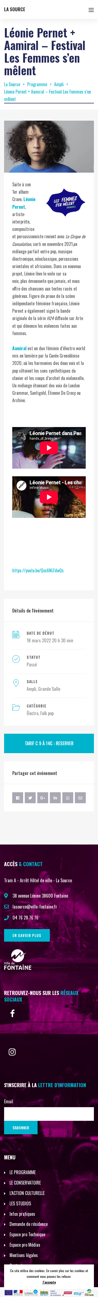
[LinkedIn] (55, 797)
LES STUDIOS (20, 1203)
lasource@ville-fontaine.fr (35, 906)
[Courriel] (80, 797)
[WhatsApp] (67, 797)
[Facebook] (17, 797)
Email (8, 1101)
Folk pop (47, 713)
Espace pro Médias (25, 1244)
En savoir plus (27, 935)
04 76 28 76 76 (25, 917)
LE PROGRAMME (23, 1172)
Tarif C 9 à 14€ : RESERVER (49, 743)
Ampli (31, 689)
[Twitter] (30, 797)
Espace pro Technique (27, 1234)
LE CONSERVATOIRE (25, 1182)
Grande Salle (49, 689)
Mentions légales (24, 1255)
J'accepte (49, 1282)
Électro (32, 713)
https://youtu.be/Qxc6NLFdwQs (38, 570)
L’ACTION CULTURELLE (27, 1193)
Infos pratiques (22, 1214)
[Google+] (42, 797)
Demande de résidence (29, 1224)
